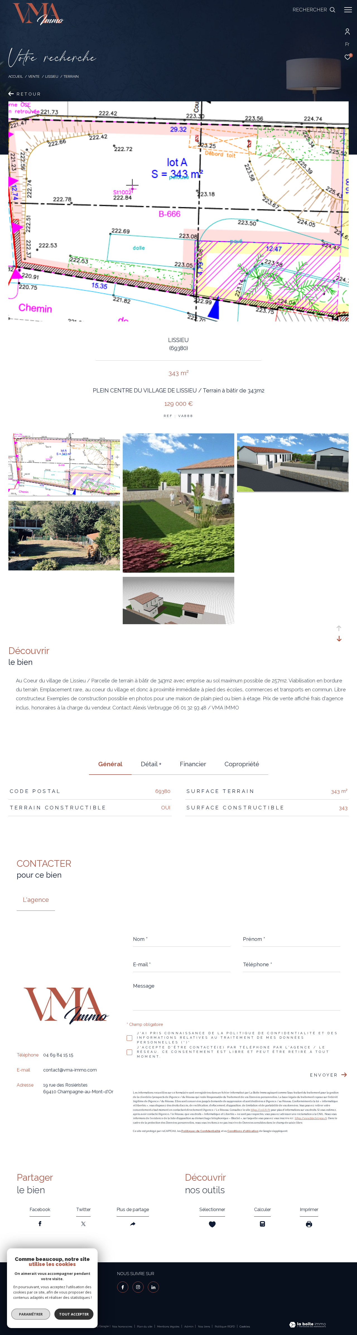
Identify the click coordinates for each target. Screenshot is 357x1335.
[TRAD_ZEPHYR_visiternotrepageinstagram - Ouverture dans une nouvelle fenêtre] (138, 1287)
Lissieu (51, 76)
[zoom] (64, 494)
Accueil (15, 76)
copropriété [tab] (242, 764)
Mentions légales (168, 1326)
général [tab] (110, 764)
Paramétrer (31, 1314)
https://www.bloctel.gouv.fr (311, 1118)
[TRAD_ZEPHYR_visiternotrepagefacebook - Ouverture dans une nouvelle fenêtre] (122, 1287)
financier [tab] (193, 764)
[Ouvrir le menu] (348, 9)
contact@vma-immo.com (70, 1070)
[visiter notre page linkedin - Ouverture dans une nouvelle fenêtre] (153, 1287)
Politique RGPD (225, 1326)
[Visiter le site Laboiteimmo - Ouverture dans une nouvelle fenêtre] (307, 1325)
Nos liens (204, 1326)
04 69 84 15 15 (58, 1055)
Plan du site (145, 1326)
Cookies (245, 1326)
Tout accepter (74, 1314)
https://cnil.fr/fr (260, 1110)
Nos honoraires (122, 1326)
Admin (189, 1326)
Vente (34, 76)
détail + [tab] (151, 764)
